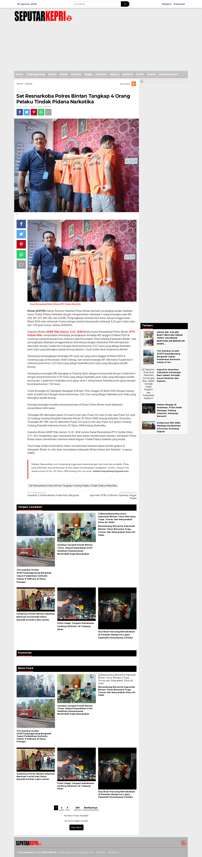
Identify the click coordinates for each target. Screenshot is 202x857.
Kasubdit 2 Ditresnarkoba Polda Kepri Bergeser (53, 494)
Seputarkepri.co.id (29, 852)
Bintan (33, 106)
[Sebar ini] (20, 112)
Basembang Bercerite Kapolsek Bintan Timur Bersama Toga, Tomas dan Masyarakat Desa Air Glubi (116, 691)
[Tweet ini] (27, 112)
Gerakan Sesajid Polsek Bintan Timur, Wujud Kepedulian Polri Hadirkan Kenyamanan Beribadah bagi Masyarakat (75, 709)
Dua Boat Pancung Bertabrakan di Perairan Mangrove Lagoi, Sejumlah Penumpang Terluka (116, 634)
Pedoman (113, 852)
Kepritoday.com (66, 852)
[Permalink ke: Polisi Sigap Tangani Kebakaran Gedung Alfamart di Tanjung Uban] (76, 604)
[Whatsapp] (41, 112)
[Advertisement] (101, 47)
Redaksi (101, 852)
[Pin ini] (34, 112)
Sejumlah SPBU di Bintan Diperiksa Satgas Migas (113, 495)
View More (76, 827)
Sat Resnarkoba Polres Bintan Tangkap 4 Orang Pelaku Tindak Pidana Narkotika (73, 485)
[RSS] (134, 83)
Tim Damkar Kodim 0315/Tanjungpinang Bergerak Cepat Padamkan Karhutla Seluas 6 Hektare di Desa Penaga (34, 575)
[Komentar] (48, 112)
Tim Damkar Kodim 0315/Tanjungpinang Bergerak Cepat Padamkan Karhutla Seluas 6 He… (168, 357)
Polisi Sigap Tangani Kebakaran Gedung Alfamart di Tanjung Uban (75, 626)
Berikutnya (90, 807)
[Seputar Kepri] (43, 15)
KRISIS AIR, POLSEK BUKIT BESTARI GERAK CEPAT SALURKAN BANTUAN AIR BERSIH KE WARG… (171, 338)
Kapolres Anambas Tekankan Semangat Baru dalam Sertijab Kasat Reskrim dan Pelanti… (169, 375)
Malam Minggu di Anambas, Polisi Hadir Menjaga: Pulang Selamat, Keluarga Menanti (169, 410)
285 (77, 807)
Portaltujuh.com (85, 852)
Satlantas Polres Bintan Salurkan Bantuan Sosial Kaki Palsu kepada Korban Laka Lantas (36, 616)
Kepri (39, 106)
